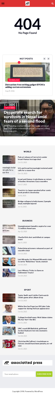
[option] (27, 76)
